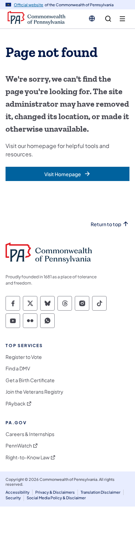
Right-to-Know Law (28, 457)
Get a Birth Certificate (30, 380)
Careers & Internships (30, 434)
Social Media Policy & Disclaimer (56, 497)
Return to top (106, 224)
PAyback (16, 403)
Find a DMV (18, 368)
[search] (108, 19)
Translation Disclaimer (100, 492)
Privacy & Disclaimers (55, 492)
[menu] (122, 19)
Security (13, 497)
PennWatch (19, 446)
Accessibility (17, 492)
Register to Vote (24, 357)
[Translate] (92, 18)
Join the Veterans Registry (34, 392)
